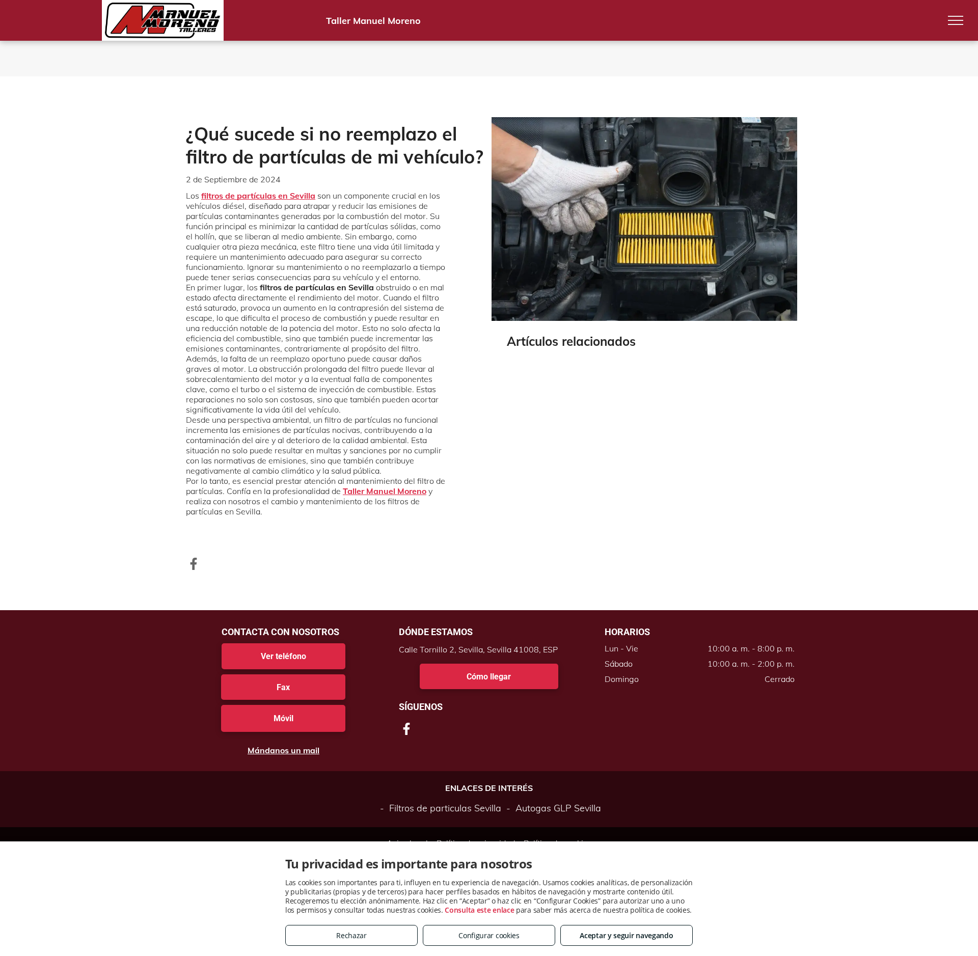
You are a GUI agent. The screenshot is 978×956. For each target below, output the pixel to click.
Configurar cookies (489, 935)
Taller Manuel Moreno (384, 491)
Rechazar (351, 935)
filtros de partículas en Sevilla (258, 195)
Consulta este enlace (479, 910)
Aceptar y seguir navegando (626, 935)
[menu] (955, 20)
